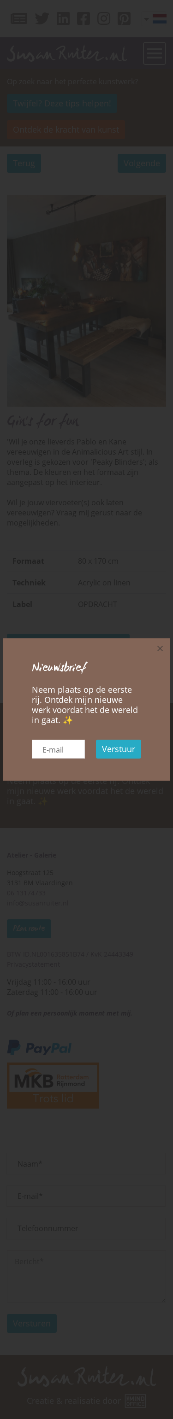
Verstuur (118, 748)
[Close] (160, 648)
